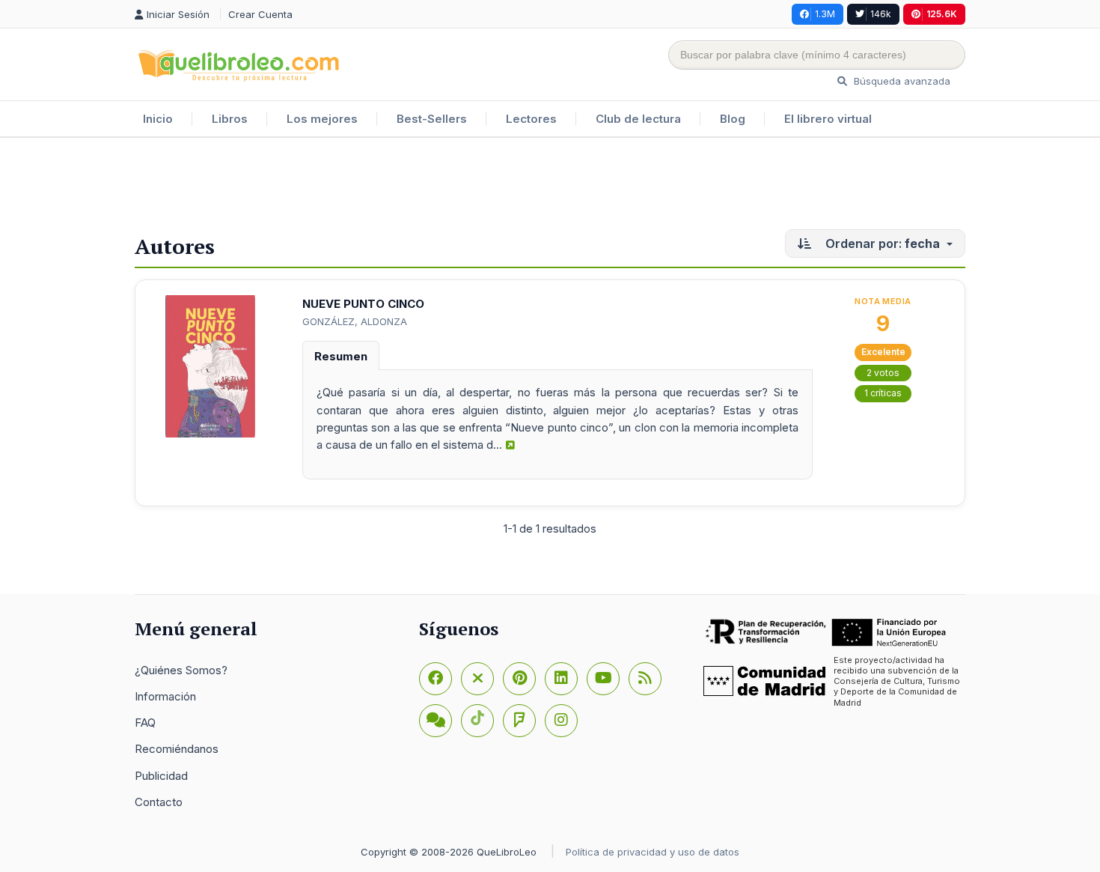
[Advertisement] (550, 186)
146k (880, 13)
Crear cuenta (260, 14)
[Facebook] (435, 678)
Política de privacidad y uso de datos (652, 852)
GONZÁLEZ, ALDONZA (354, 321)
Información (165, 696)
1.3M (825, 13)
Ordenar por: (881, 243)
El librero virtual (828, 119)
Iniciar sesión (180, 14)
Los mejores (322, 119)
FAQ (145, 722)
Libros (230, 119)
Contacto (159, 802)
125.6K (941, 13)
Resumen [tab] (340, 356)
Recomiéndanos (177, 749)
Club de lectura (638, 119)
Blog (732, 119)
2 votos (883, 372)
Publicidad (161, 776)
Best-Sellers (432, 119)
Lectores (531, 119)
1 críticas (883, 393)
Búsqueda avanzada (900, 81)
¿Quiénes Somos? (181, 670)
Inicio (158, 119)
